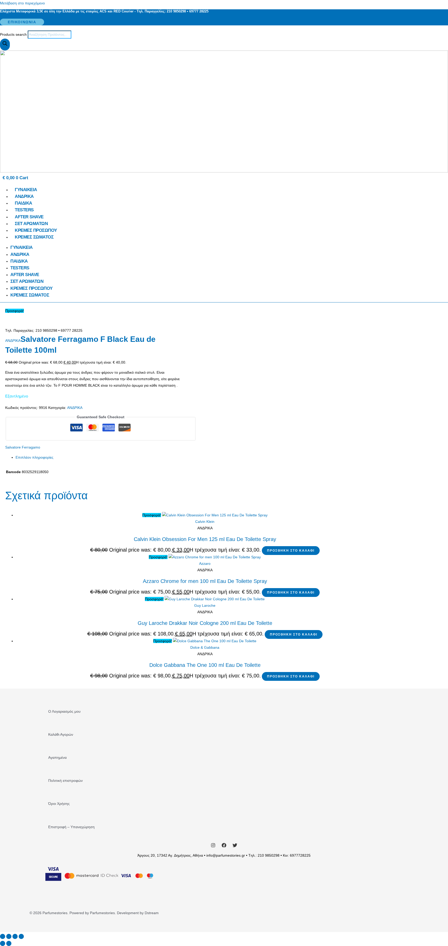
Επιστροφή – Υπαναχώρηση (71, 827)
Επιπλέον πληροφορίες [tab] (34, 457)
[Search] (5, 44)
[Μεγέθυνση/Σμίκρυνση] (2, 936)
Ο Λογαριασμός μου (64, 711)
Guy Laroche (204, 605)
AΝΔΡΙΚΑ (24, 196)
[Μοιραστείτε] (15, 936)
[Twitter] (235, 846)
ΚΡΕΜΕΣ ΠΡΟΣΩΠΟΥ (36, 230)
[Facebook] (224, 846)
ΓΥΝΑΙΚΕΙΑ (26, 189)
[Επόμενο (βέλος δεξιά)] (8, 943)
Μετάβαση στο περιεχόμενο (22, 3)
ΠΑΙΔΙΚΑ (23, 203)
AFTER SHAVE (29, 216)
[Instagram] (213, 846)
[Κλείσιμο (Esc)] (21, 936)
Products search (14, 34)
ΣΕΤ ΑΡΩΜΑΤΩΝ (31, 223)
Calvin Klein (204, 521)
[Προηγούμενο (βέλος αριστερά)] (2, 943)
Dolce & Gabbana (204, 647)
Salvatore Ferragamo (22, 447)
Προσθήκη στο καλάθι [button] (290, 550)
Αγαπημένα (57, 757)
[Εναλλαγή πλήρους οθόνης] (8, 936)
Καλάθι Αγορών (60, 734)
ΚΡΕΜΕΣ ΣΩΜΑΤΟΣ (34, 237)
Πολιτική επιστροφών (65, 780)
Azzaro (205, 563)
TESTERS (24, 209)
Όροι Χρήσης (59, 803)
